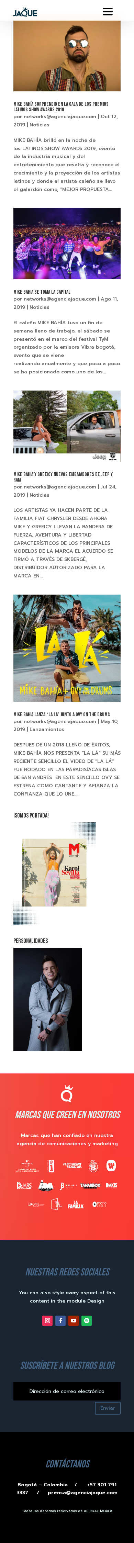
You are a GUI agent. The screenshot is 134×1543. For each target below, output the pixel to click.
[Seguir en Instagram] (47, 1321)
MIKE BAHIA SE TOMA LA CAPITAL (41, 292)
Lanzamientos (47, 729)
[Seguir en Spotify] (86, 1321)
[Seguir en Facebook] (60, 1321)
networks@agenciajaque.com (60, 116)
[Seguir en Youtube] (73, 1321)
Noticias (39, 124)
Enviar (107, 1408)
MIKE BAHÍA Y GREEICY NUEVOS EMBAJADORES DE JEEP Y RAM (63, 477)
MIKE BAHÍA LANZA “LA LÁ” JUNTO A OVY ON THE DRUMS (61, 714)
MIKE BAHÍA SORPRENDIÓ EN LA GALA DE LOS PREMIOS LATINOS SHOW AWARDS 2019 (61, 107)
